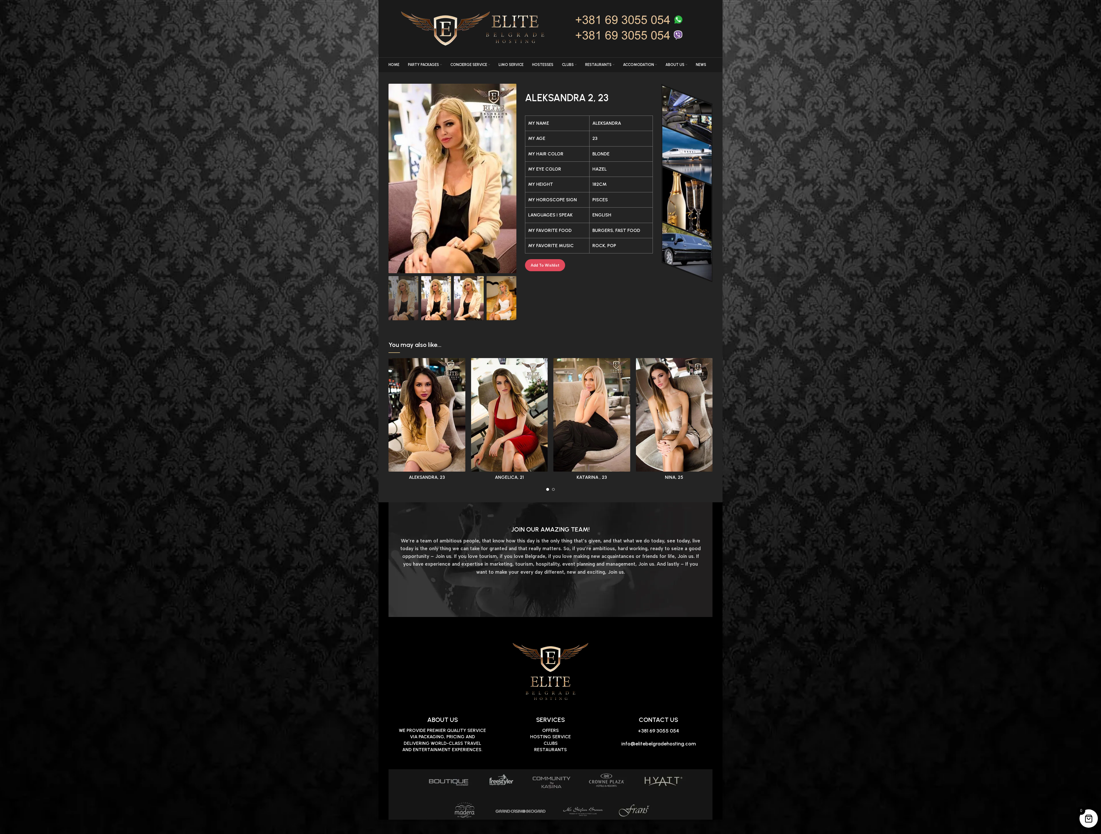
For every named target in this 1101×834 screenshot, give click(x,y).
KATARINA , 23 (592, 477)
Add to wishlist (545, 265)
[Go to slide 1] (547, 489)
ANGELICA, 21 (509, 477)
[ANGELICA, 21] (509, 415)
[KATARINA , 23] (591, 415)
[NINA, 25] (674, 415)
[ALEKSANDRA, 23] (427, 415)
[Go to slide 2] (553, 489)
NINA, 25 (674, 477)
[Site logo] (561, 28)
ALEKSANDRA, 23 (427, 477)
